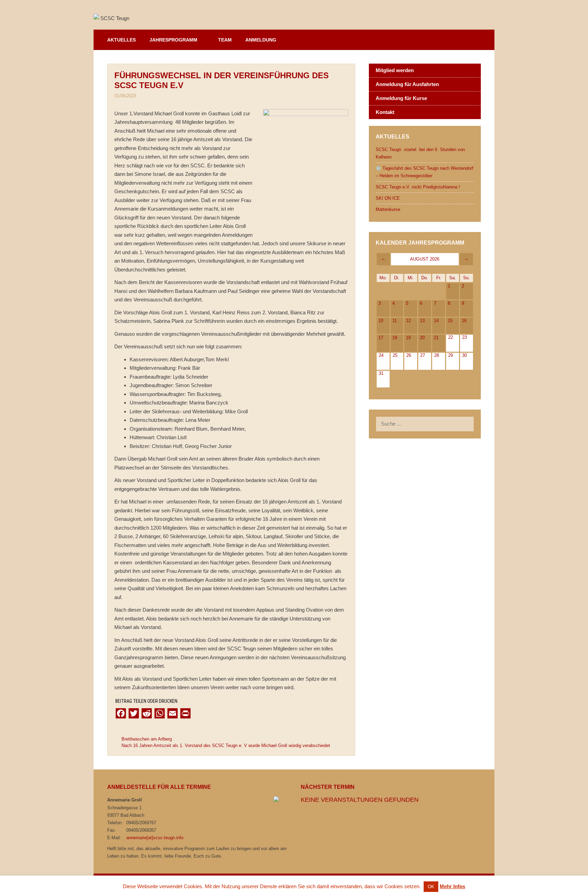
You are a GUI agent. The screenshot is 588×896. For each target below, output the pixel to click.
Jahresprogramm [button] (173, 40)
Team (225, 40)
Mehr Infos (452, 886)
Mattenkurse (388, 209)
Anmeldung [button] (260, 40)
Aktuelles (121, 40)
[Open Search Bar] (484, 40)
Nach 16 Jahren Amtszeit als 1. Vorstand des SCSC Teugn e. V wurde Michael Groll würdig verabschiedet (225, 745)
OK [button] (431, 886)
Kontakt (385, 112)
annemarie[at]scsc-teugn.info (154, 837)
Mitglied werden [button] (395, 70)
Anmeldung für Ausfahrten (407, 84)
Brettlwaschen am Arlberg (146, 739)
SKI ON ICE (388, 198)
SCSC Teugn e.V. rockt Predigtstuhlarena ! (418, 186)
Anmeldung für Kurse (401, 98)
